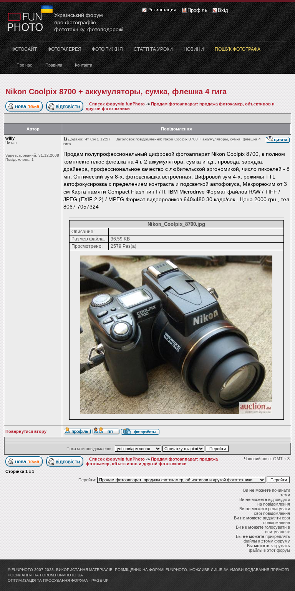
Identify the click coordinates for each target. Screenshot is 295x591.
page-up (100, 580)
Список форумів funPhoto (117, 104)
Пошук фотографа (237, 49)
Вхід (223, 10)
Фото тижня (107, 49)
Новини (194, 49)
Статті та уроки (153, 49)
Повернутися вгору (25, 431)
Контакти (83, 65)
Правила (53, 65)
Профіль (197, 10)
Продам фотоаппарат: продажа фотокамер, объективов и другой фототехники (152, 461)
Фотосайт (24, 49)
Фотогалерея (64, 49)
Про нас (24, 65)
